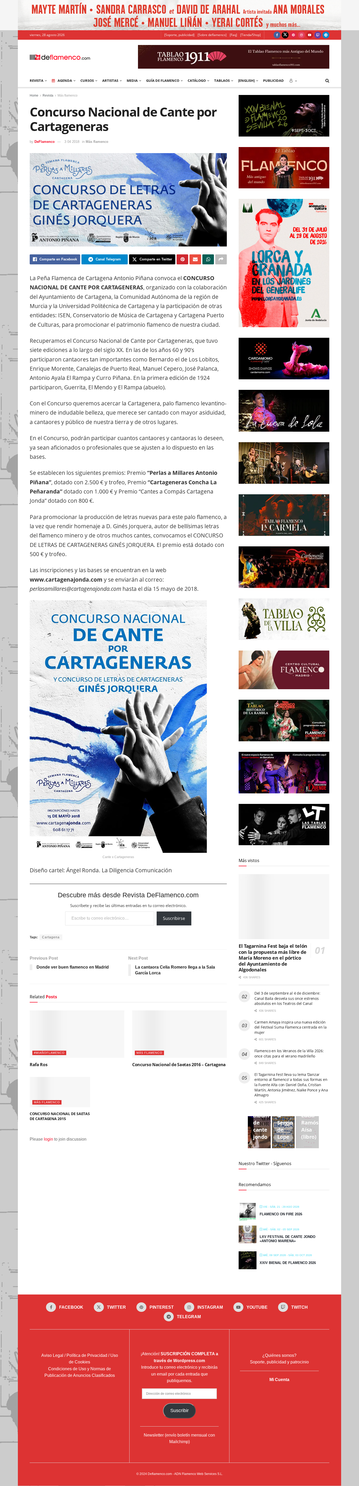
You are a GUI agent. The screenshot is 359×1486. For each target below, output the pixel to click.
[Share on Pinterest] (182, 259)
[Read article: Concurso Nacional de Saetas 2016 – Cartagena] (179, 1034)
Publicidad (273, 80)
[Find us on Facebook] (277, 35)
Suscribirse (174, 918)
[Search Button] (327, 80)
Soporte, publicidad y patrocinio (279, 1362)
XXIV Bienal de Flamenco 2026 (288, 1263)
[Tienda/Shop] (250, 35)
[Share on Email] (195, 259)
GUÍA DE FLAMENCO (162, 80)
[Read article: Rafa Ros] (77, 1034)
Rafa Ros (38, 1064)
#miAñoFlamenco (49, 1052)
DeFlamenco (44, 142)
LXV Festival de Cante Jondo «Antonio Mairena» (287, 1239)
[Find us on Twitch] (317, 35)
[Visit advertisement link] (179, 15)
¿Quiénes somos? (279, 1355)
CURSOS (87, 80)
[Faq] (233, 35)
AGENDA (65, 80)
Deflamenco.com (160, 1474)
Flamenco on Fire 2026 (281, 1214)
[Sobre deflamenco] (212, 35)
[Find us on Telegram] (325, 35)
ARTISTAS (110, 80)
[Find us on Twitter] (285, 35)
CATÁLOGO (197, 80)
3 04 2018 (71, 142)
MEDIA (132, 80)
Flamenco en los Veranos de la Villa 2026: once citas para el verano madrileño (289, 1053)
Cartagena (51, 937)
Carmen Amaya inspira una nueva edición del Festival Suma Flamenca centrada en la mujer (290, 1027)
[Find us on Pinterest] (293, 35)
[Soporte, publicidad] (179, 35)
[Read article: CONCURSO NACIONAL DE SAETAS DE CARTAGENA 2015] (60, 1092)
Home (34, 95)
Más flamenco (68, 95)
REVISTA (36, 80)
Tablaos (222, 80)
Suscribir (179, 1410)
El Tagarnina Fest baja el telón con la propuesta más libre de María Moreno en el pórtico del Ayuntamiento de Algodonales (273, 958)
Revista (48, 95)
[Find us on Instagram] (301, 35)
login (48, 1139)
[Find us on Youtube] (309, 35)
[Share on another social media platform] (221, 259)
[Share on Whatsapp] (208, 259)
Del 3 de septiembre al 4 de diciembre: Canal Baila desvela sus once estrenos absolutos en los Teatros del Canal (287, 998)
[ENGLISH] (246, 80)
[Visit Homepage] (60, 56)
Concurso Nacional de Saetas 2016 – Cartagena (179, 1064)
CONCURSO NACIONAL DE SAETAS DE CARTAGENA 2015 (60, 1116)
